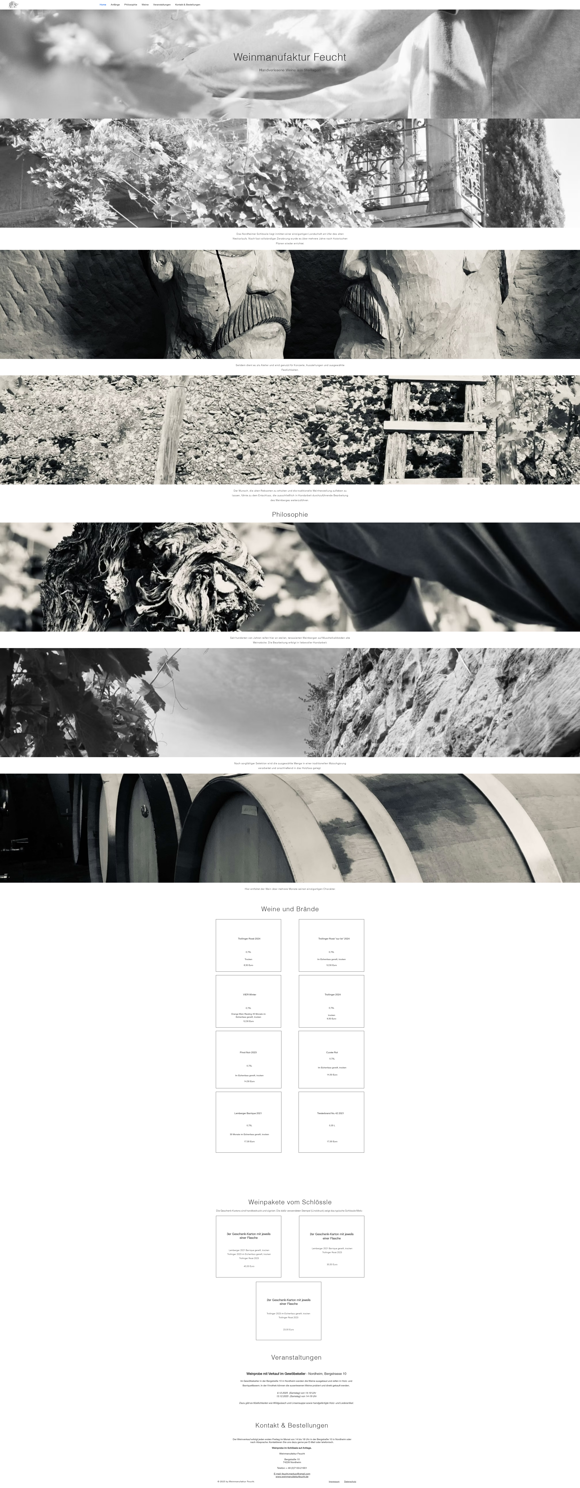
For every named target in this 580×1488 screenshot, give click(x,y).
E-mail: (278, 1473)
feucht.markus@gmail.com (296, 1473)
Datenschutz (350, 1481)
